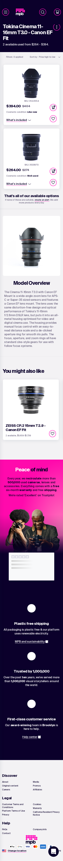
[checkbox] (53, 118)
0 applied (14, 57)
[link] (22, 12)
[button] (53, 107)
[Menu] (5, 12)
